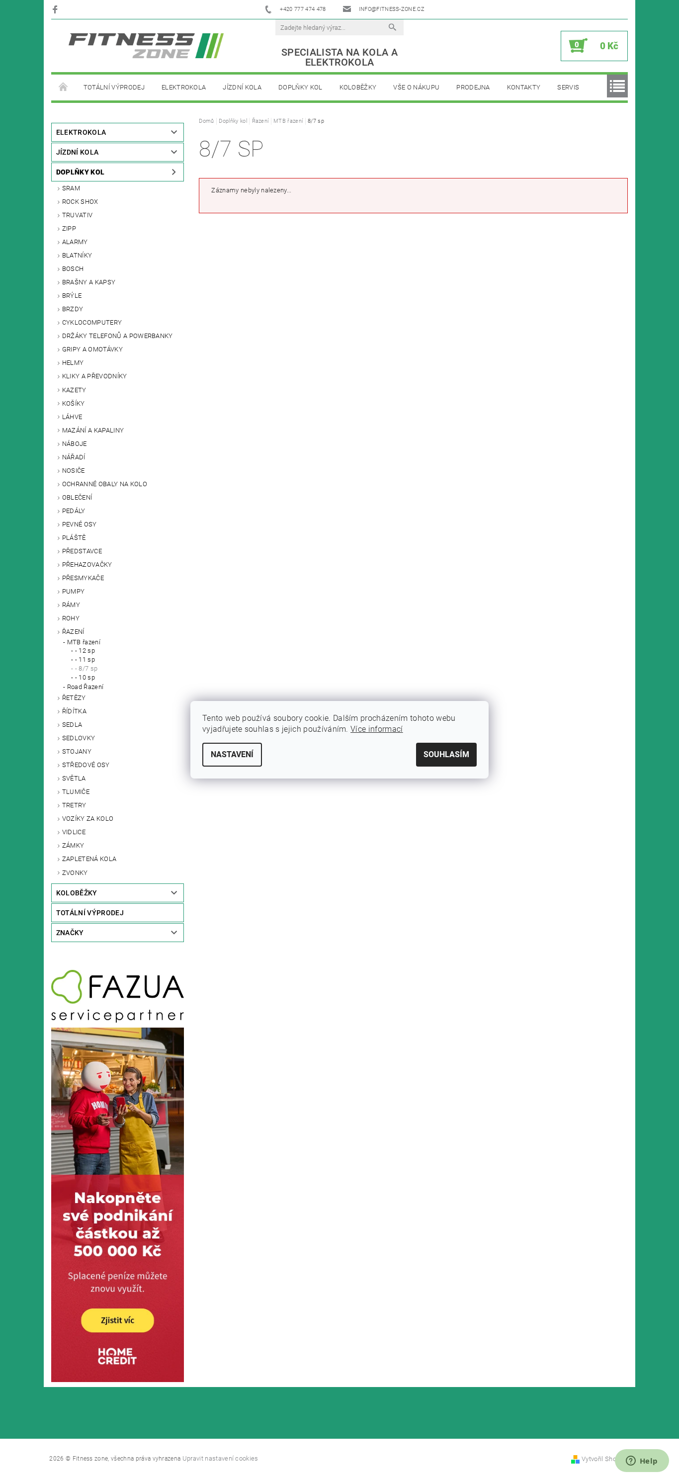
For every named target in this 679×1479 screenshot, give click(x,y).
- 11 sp (85, 659)
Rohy (71, 618)
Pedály (73, 511)
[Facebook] (56, 9)
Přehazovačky (87, 564)
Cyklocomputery (92, 322)
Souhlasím (446, 754)
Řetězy (74, 697)
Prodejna (473, 87)
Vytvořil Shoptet (605, 1459)
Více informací (376, 729)
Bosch (73, 268)
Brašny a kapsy (88, 282)
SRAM (71, 188)
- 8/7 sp (86, 668)
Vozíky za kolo (87, 818)
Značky (70, 933)
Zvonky (75, 872)
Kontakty (524, 87)
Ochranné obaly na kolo (104, 484)
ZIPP (69, 228)
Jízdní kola (242, 87)
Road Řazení (85, 687)
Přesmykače (83, 578)
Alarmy (75, 242)
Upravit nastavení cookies (220, 1458)
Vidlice (73, 832)
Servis (568, 87)
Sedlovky (78, 738)
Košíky (73, 403)
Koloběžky (358, 87)
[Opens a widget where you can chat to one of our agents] (641, 1461)
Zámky (73, 845)
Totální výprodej (114, 87)
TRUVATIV (77, 215)
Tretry (74, 805)
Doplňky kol (300, 87)
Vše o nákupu (416, 87)
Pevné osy (79, 524)
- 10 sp (85, 677)
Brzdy (73, 309)
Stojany (76, 751)
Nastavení (232, 754)
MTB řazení (83, 642)
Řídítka (74, 711)
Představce (82, 551)
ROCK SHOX (80, 201)
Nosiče (73, 470)
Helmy (73, 362)
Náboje (74, 443)
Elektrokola (184, 87)
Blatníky (77, 255)
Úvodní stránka (63, 87)
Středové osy (86, 765)
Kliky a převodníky (94, 376)
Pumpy (73, 591)
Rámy (71, 605)
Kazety (74, 390)
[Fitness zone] (146, 45)
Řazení (73, 631)
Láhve (72, 417)
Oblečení (77, 497)
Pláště (74, 537)
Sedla (72, 724)
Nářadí (73, 457)
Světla (74, 778)
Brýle (72, 295)
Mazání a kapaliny (93, 430)
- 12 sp (85, 650)
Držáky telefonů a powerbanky (117, 336)
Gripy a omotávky (92, 349)
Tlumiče (75, 791)
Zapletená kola (89, 859)
